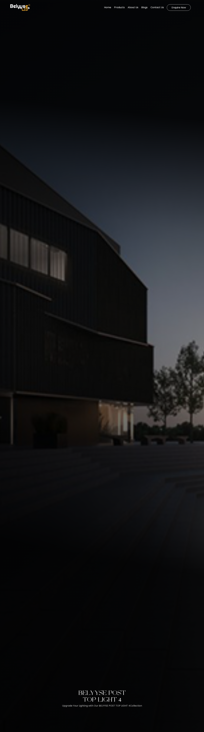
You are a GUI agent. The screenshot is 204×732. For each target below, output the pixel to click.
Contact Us (157, 7)
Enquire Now (179, 7)
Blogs (144, 7)
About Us (133, 7)
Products (119, 7)
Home (107, 7)
